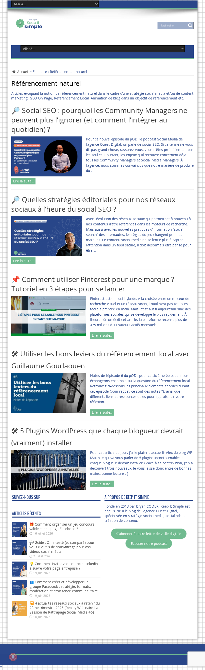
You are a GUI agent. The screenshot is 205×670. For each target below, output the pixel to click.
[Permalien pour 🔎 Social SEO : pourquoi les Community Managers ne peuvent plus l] (46, 175)
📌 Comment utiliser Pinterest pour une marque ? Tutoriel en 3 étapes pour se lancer (92, 283)
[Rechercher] (190, 25)
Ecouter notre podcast (149, 543)
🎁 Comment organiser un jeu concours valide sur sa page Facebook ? (62, 526)
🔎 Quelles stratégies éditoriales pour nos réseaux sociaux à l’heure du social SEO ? (93, 204)
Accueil (22, 71)
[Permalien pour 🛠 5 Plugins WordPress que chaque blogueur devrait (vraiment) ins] (48, 488)
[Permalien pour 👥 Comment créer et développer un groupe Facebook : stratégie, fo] (19, 593)
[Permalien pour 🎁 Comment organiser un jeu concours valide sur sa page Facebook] (19, 535)
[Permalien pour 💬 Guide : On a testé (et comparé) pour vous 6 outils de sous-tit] (19, 554)
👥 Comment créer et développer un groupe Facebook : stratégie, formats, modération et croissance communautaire (64, 586)
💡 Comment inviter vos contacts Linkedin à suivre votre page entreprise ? (64, 566)
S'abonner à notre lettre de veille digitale (148, 533)
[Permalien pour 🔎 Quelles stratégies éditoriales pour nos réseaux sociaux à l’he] (46, 254)
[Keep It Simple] (44, 28)
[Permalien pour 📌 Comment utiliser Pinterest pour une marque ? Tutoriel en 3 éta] (48, 334)
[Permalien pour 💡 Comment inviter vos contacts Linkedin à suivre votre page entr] (19, 575)
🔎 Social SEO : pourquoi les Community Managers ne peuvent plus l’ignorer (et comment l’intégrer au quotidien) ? (99, 119)
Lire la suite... (23, 181)
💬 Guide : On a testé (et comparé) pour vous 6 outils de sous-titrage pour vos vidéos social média (62, 547)
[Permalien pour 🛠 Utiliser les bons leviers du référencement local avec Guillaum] (48, 411)
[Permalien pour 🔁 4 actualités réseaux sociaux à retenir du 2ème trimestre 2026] (19, 614)
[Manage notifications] (13, 657)
